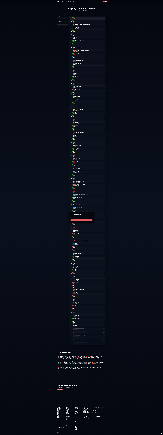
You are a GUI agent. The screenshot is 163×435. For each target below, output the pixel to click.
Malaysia (100, 361)
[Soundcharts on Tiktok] (96, 416)
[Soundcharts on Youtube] (100, 416)
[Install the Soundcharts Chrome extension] (99, 412)
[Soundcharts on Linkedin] (94, 416)
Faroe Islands (61, 358)
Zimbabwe (77, 368)
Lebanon (84, 361)
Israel (59, 361)
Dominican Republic (86, 357)
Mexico (74, 362)
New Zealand (101, 362)
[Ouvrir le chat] (161, 433)
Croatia (60, 357)
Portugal (94, 363)
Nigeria (60, 363)
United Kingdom (92, 367)
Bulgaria (69, 356)
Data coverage (67, 1)
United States (98, 367)
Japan (72, 361)
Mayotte (69, 362)
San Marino (74, 364)
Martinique (64, 362)
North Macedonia (66, 363)
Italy (63, 361)
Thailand (60, 367)
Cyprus (64, 357)
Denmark (80, 357)
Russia (65, 364)
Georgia (89, 358)
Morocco (83, 362)
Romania (60, 364)
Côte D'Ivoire (74, 357)
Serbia (85, 364)
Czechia (69, 357)
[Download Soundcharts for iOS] (95, 408)
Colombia (96, 356)
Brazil (65, 356)
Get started (105, 1)
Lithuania (89, 361)
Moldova (79, 362)
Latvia (80, 361)
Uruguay (60, 368)
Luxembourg (94, 361)
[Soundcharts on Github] (93, 416)
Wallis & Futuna (72, 368)
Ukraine (77, 367)
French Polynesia (83, 358)
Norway (72, 363)
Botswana (60, 356)
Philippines (84, 363)
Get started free (60, 389)
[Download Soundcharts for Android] (100, 408)
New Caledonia (95, 362)
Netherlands (89, 362)
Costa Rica (101, 356)
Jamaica (67, 361)
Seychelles (90, 364)
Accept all (81, 220)
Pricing (71, 1)
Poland (89, 363)
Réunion (69, 364)
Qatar (98, 363)
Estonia (97, 357)
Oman (76, 363)
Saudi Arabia (80, 364)
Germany (94, 358)
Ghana (98, 358)
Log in (101, 1)
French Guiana (76, 358)
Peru (80, 363)
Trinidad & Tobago (66, 367)
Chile (87, 356)
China (91, 356)
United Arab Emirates (84, 367)
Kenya (76, 361)
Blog (73, 1)
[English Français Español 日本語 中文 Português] (59, 432)
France (71, 358)
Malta (59, 362)
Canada (74, 356)
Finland (66, 358)
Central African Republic (81, 356)
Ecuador (93, 357)
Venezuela (65, 368)
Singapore (95, 364)
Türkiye (72, 367)
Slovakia (101, 364)
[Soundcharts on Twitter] (98, 416)
